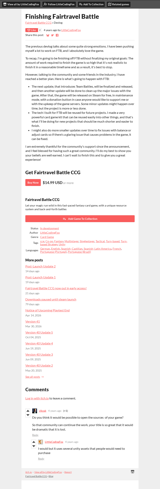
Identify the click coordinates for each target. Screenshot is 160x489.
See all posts (32, 376)
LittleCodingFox (71, 30)
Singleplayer (87, 241)
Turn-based (113, 241)
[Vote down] (28, 415)
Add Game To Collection (82, 218)
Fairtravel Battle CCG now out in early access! (56, 288)
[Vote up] (28, 411)
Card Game (47, 237)
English (55, 248)
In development (49, 228)
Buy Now (33, 182)
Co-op (49, 241)
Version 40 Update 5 (39, 332)
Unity (62, 244)
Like (33, 30)
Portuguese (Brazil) (79, 251)
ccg (42, 241)
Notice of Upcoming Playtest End (47, 310)
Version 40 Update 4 (39, 343)
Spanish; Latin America (97, 248)
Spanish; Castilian (72, 248)
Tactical (100, 241)
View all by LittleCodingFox (48, 472)
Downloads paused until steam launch (50, 299)
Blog (51, 476)
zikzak (42, 410)
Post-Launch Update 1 (40, 277)
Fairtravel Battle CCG (38, 22)
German (45, 248)
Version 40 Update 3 (39, 354)
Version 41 (32, 321)
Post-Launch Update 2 (40, 266)
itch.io (28, 472)
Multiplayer (72, 241)
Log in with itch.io (37, 398)
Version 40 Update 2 (39, 365)
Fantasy (58, 241)
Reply (35, 435)
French (117, 248)
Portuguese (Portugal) (53, 251)
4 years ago (54, 410)
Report (68, 472)
